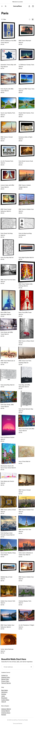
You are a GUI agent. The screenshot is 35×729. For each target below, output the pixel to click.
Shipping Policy (5, 677)
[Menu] (2, 6)
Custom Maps (5, 699)
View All (3, 701)
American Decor (5, 712)
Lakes (3, 696)
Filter (4, 19)
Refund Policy (5, 679)
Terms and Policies (17, 723)
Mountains (4, 698)
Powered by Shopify (23, 720)
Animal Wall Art (5, 710)
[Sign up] (31, 667)
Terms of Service (6, 683)
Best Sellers (4, 690)
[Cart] (33, 6)
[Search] (5, 6)
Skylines (3, 694)
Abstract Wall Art (6, 709)
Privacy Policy (5, 681)
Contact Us (4, 675)
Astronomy (4, 692)
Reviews (3, 714)
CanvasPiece (14, 720)
